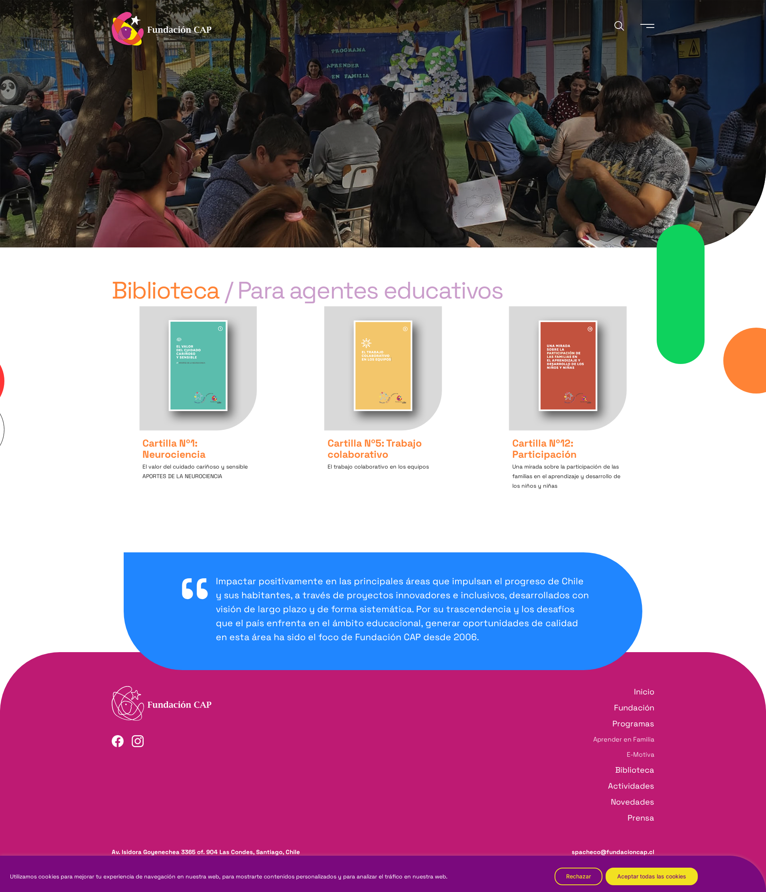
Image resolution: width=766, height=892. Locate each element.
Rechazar (578, 876)
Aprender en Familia (623, 739)
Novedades (632, 802)
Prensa (641, 818)
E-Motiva (640, 754)
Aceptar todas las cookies (651, 876)
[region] (383, 874)
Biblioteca (634, 770)
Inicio (644, 691)
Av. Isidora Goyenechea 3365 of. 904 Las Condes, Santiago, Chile (206, 852)
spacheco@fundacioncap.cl (613, 852)
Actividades (631, 786)
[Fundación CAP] (161, 27)
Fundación (634, 707)
